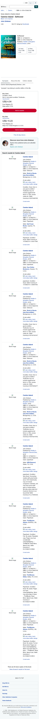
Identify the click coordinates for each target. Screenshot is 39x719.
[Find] (36, 6)
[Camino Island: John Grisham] (12, 157)
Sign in (31, 3)
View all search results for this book (19, 669)
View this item (5, 99)
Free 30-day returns (19, 135)
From (21, 50)
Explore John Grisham (16, 147)
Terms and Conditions (26, 707)
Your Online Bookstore (28, 268)
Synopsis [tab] (5, 81)
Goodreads (25, 24)
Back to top (19, 678)
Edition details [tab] (27, 81)
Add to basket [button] (19, 110)
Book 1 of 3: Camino (7, 19)
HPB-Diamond (31, 462)
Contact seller (26, 201)
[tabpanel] (19, 86)
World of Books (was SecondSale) (30, 174)
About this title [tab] (15, 81)
